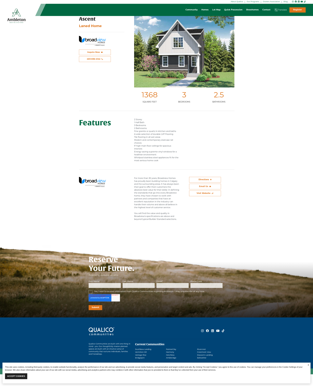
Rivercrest (201, 349)
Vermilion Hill (141, 352)
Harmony (170, 352)
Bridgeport (140, 358)
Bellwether (201, 358)
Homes (205, 10)
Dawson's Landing (205, 355)
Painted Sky (171, 349)
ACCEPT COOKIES (16, 376)
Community (191, 10)
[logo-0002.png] (16, 16)
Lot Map (216, 10)
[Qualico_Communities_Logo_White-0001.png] (101, 331)
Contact (266, 10)
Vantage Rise (140, 355)
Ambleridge (171, 358)
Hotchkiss (170, 355)
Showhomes (252, 10)
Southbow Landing (143, 349)
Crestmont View (204, 352)
